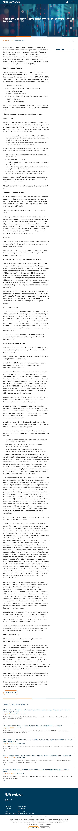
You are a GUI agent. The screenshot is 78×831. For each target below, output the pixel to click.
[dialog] (39, 823)
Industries (60, 49)
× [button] (76, 816)
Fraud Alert (21, 808)
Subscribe (11, 693)
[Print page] (73, 41)
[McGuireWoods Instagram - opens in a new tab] (11, 800)
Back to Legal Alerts (10, 6)
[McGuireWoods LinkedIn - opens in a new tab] (5, 800)
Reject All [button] (44, 827)
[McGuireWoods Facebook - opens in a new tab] (7, 800)
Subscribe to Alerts (10, 813)
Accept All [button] (33, 827)
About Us (8, 806)
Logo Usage (21, 811)
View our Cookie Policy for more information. (39, 824)
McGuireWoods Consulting (26, 813)
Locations (8, 808)
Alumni (7, 811)
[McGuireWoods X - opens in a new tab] (9, 800)
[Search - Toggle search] (67, 2)
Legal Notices (22, 806)
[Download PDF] (70, 41)
